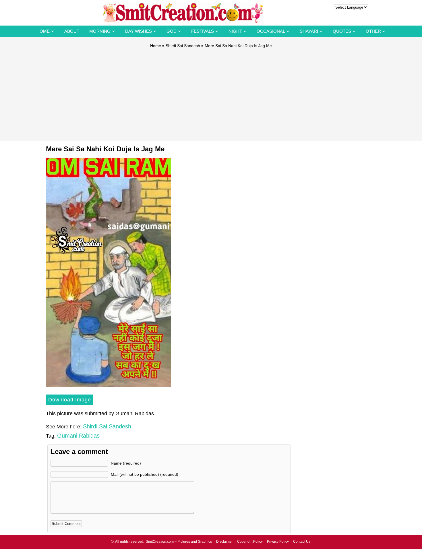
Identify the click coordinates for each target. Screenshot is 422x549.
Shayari (309, 31)
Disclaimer (224, 542)
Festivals (202, 31)
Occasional (271, 31)
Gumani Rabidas (78, 435)
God (172, 31)
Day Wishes (138, 31)
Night (235, 31)
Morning (100, 31)
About (71, 31)
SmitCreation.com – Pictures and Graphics (179, 542)
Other (373, 31)
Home (43, 31)
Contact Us (301, 542)
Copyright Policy (250, 542)
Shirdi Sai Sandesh (183, 45)
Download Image (69, 400)
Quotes (342, 31)
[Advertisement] (211, 92)
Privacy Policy (278, 542)
